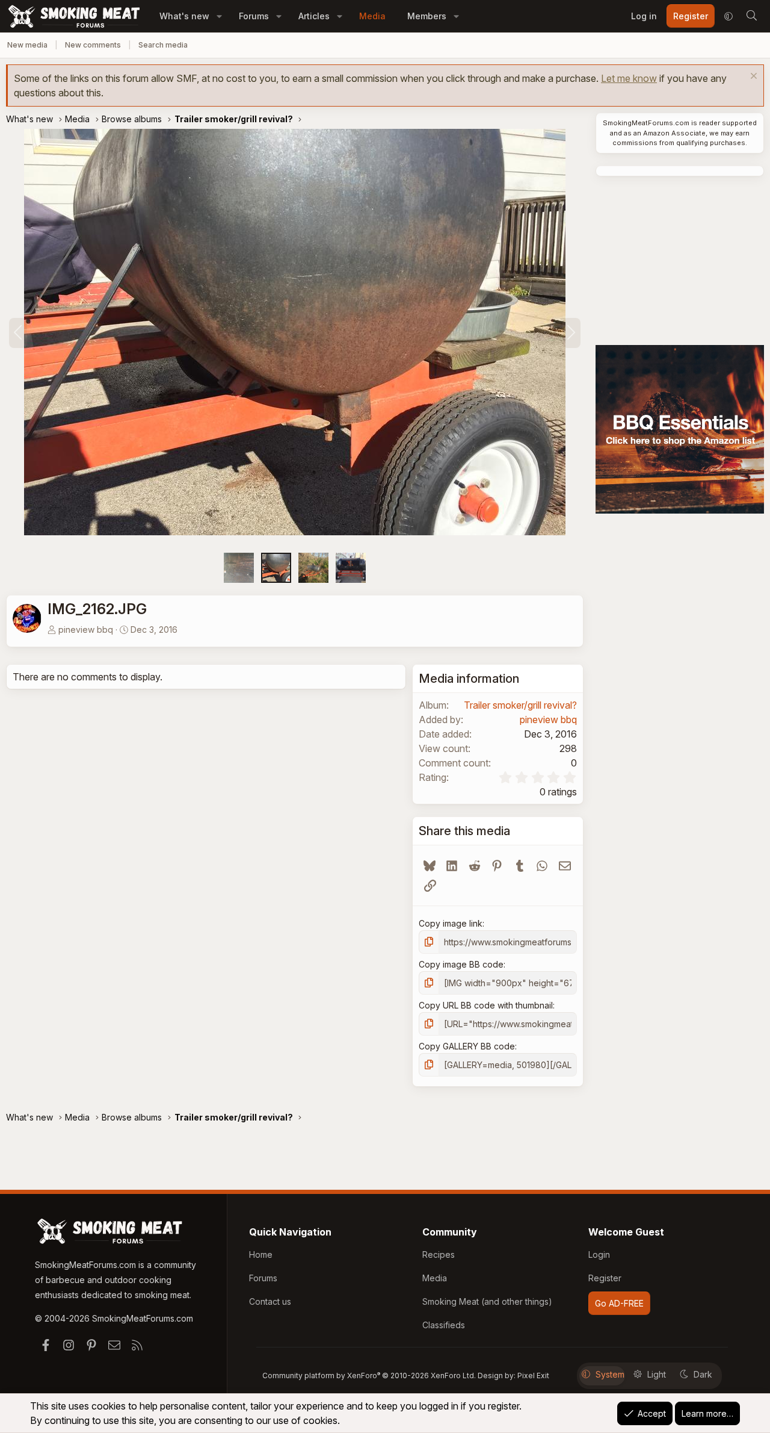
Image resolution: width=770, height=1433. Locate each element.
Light (656, 1374)
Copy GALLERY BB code (467, 1046)
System (610, 1374)
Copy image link (450, 923)
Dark (703, 1374)
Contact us (270, 1301)
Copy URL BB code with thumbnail (486, 1005)
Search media (163, 44)
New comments (93, 44)
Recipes (438, 1254)
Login (599, 1254)
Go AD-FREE (619, 1303)
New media (27, 44)
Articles (314, 16)
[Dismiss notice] (752, 77)
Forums (254, 16)
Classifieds (443, 1325)
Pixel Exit (533, 1375)
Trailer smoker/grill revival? (520, 705)
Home (261, 1254)
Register (604, 1278)
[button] (219, 16)
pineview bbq (85, 629)
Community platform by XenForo (369, 1375)
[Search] (751, 16)
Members (426, 16)
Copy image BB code (461, 964)
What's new (184, 16)
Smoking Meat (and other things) (487, 1301)
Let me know (629, 78)
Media (372, 16)
